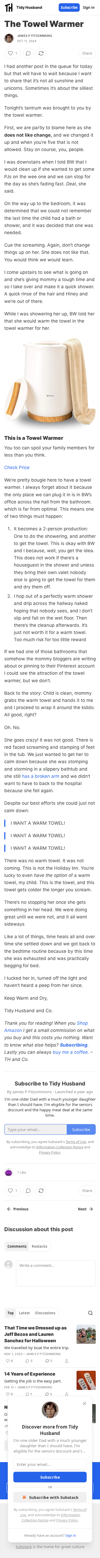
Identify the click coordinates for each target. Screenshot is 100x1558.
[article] (50, 1344)
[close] (84, 1403)
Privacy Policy (67, 1520)
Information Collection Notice (59, 1147)
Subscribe (69, 7)
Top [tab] (10, 1313)
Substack (24, 1546)
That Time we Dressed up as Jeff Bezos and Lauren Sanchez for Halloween (35, 1334)
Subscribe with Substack (53, 1497)
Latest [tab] (24, 1313)
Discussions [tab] (45, 1313)
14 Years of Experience (29, 1374)
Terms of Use (76, 1141)
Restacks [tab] (39, 1246)
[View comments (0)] (28, 53)
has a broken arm (41, 776)
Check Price (17, 467)
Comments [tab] (16, 1246)
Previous (20, 1209)
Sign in (89, 7)
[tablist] (27, 1246)
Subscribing (73, 1045)
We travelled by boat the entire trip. (36, 1347)
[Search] (90, 1313)
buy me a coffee (70, 1052)
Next (82, 1209)
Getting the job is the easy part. (33, 1381)
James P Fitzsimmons (34, 36)
